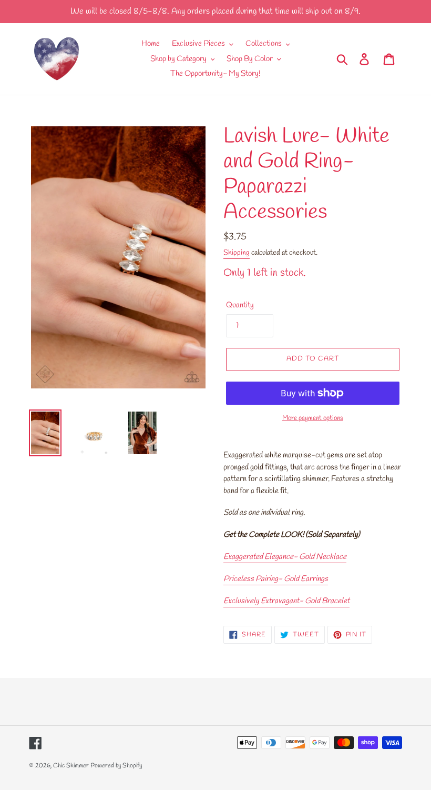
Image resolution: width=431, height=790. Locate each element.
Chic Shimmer (71, 766)
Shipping (236, 253)
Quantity (240, 305)
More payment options (312, 418)
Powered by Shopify (116, 766)
